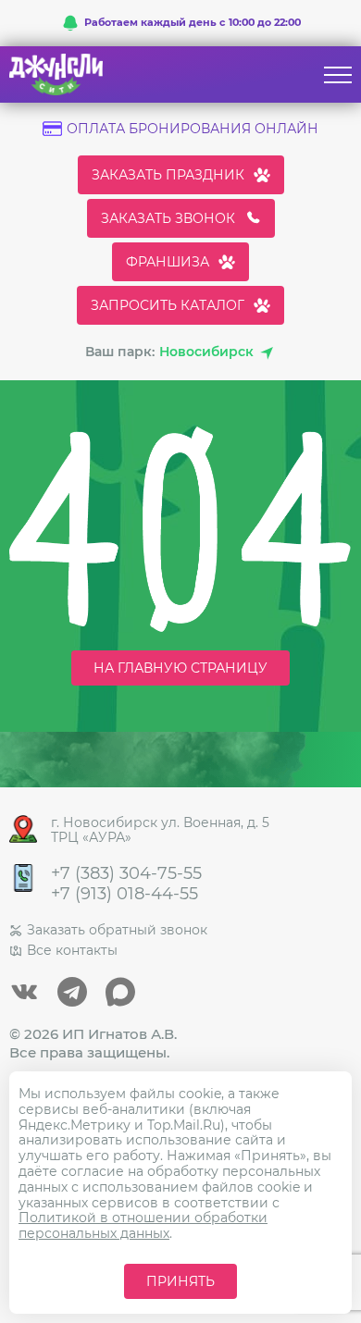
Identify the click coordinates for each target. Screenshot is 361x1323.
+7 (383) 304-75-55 (126, 874)
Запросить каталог (167, 305)
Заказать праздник (168, 175)
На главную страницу (180, 668)
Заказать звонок (168, 218)
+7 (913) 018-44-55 (124, 894)
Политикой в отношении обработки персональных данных (143, 1225)
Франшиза (167, 261)
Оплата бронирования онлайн (192, 129)
